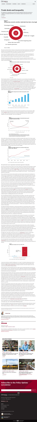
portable (26, 189)
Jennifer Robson (22, 355)
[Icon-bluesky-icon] (1, 323)
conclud (32, 168)
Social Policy (7, 352)
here (22, 219)
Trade (7, 325)
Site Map (13, 411)
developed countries (16, 81)
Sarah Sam (25, 374)
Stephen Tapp (4, 17)
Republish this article (4, 331)
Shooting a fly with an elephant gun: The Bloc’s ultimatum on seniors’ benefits (26, 354)
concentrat (3, 240)
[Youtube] (4, 401)
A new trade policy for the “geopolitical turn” (9, 373)
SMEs (6, 264)
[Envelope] (4, 323)
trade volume (16, 168)
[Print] (5, 323)
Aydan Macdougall (21, 374)
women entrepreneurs (12, 264)
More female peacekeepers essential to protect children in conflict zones (26, 373)
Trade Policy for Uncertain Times (16, 298)
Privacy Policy (3, 411)
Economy (10, 352)
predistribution (22, 232)
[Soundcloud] (5, 401)
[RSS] (7, 401)
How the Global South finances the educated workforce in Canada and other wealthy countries (10, 354)
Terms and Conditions (8, 411)
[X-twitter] (6, 323)
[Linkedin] (2, 323)
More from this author (4, 319)
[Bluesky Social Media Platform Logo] (2, 401)
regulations (34, 268)
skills (14, 189)
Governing (4, 352)
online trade (23, 276)
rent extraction (16, 88)
